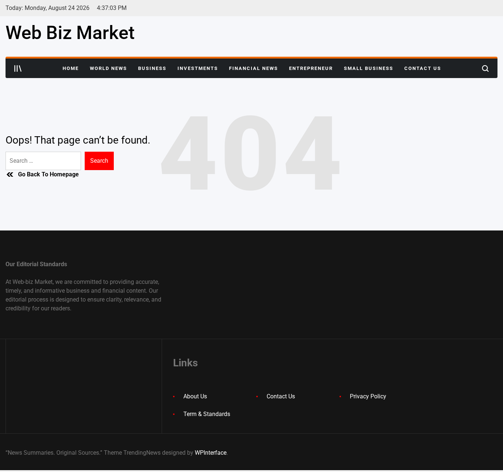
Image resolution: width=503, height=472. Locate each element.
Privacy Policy (368, 396)
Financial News (253, 68)
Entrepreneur (311, 68)
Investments (197, 68)
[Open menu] (18, 68)
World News (108, 68)
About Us (195, 396)
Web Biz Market (70, 33)
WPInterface (210, 452)
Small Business (368, 68)
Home (71, 68)
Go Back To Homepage (48, 174)
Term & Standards (206, 414)
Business (152, 68)
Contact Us (422, 68)
